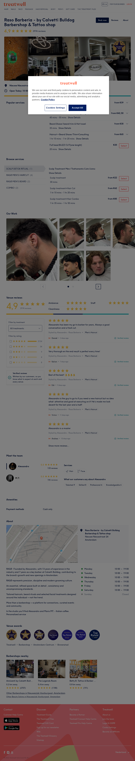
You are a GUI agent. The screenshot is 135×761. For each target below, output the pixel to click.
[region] (68, 95)
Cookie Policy (48, 100)
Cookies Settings (55, 108)
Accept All (77, 108)
